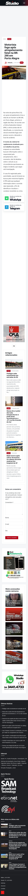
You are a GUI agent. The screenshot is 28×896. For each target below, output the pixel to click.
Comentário (9, 502)
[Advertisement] (14, 21)
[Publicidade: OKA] (14, 333)
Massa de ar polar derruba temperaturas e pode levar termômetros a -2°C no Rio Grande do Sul (14, 416)
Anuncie (3, 886)
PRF (14, 346)
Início (4, 39)
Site (6, 530)
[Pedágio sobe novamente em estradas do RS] (14, 364)
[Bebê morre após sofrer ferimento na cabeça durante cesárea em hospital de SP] (14, 446)
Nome (7, 517)
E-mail (7, 524)
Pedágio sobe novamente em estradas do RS (12, 375)
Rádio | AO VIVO (5, 877)
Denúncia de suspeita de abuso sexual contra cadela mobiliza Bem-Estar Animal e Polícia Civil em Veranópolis (14, 720)
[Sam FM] (14, 785)
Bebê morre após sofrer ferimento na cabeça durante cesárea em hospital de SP (14, 459)
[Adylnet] (14, 809)
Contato (3, 888)
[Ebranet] (14, 799)
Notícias (3, 883)
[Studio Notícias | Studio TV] (12, 3)
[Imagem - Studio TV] (14, 681)
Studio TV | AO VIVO (6, 880)
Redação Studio (10, 62)
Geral (9, 39)
